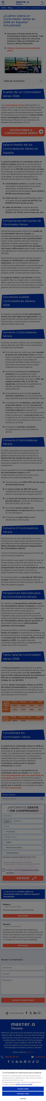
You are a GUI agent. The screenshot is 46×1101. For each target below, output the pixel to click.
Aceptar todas (23, 1089)
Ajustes (23, 1098)
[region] (23, 1085)
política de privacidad (24, 1084)
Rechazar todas (23, 1093)
